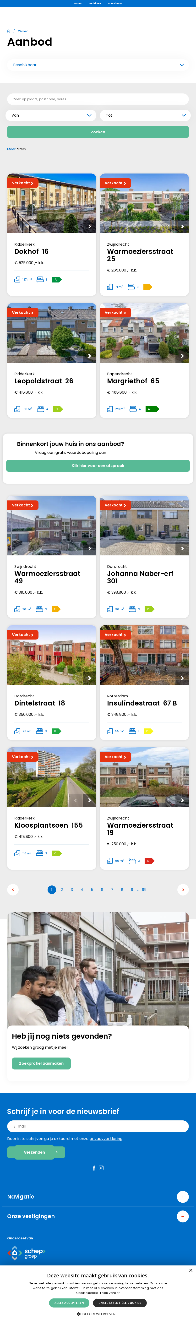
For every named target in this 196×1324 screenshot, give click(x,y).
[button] (98, 1314)
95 (144, 889)
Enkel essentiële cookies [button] (119, 1303)
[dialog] (98, 1294)
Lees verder (110, 1293)
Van (15, 115)
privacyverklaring (105, 1138)
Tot (109, 115)
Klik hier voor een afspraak (98, 465)
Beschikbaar (25, 65)
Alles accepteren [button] (69, 1303)
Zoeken (98, 132)
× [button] (190, 1270)
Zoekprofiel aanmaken (41, 1063)
